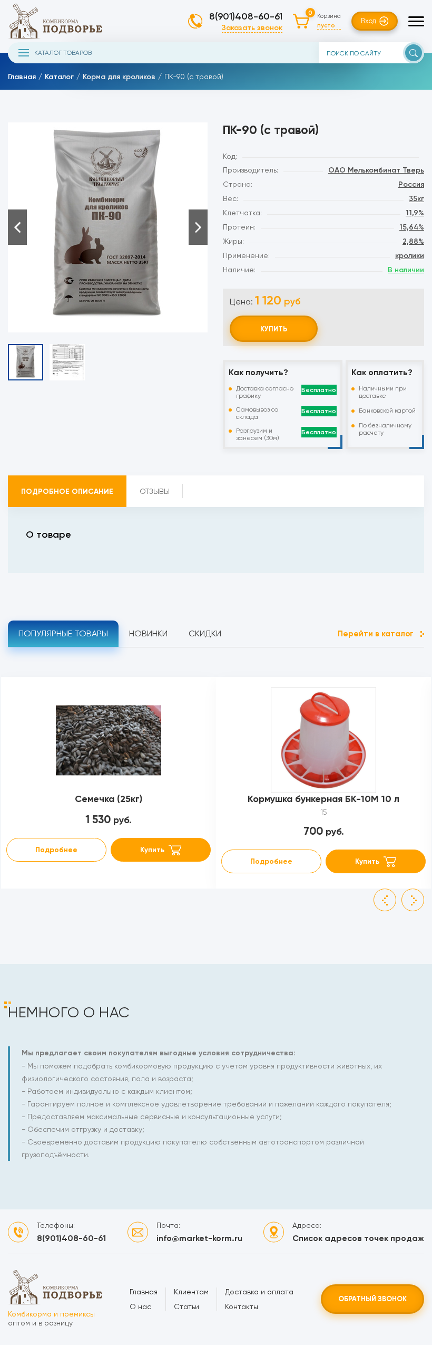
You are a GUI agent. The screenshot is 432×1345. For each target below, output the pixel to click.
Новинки (148, 633)
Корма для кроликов (119, 76)
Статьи (186, 1306)
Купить (273, 329)
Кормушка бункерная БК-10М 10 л (323, 799)
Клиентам (191, 1291)
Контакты (241, 1306)
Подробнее (56, 849)
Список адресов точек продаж (358, 1238)
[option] (108, 227)
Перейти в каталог (376, 633)
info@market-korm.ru (199, 1238)
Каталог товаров (63, 52)
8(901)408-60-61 (245, 16)
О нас (140, 1306)
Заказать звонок (252, 27)
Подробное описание (67, 491)
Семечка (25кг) (108, 799)
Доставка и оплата (259, 1291)
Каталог (59, 76)
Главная (22, 76)
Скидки (205, 633)
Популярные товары (63, 633)
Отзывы (155, 491)
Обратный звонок (372, 1299)
